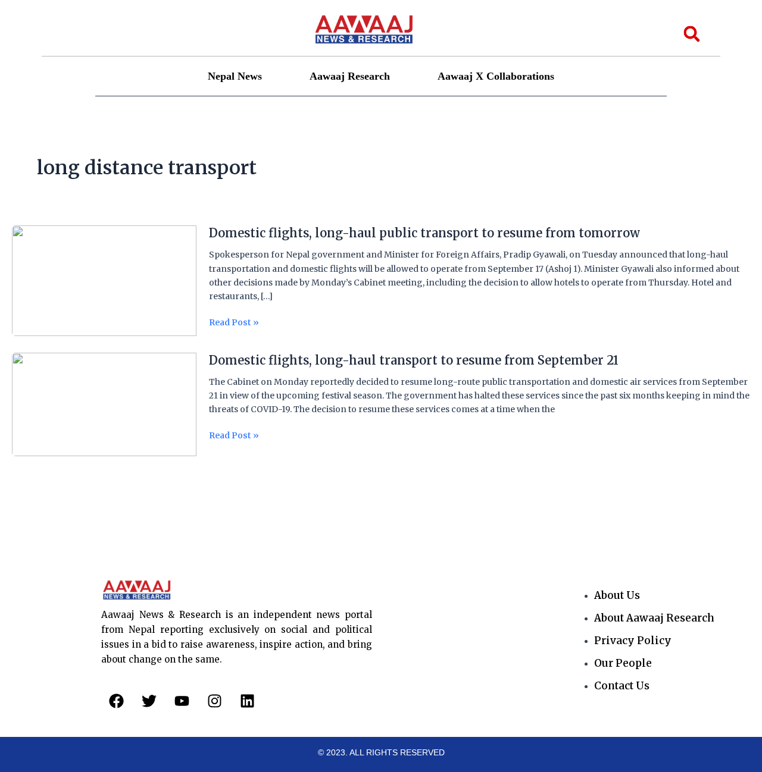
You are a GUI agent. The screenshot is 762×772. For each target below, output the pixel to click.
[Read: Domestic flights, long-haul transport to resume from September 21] (104, 403)
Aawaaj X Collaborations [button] (496, 76)
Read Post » (234, 322)
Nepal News (235, 76)
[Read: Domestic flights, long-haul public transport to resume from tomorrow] (104, 280)
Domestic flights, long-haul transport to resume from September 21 (414, 360)
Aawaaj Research (350, 76)
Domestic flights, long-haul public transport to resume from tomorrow (424, 232)
